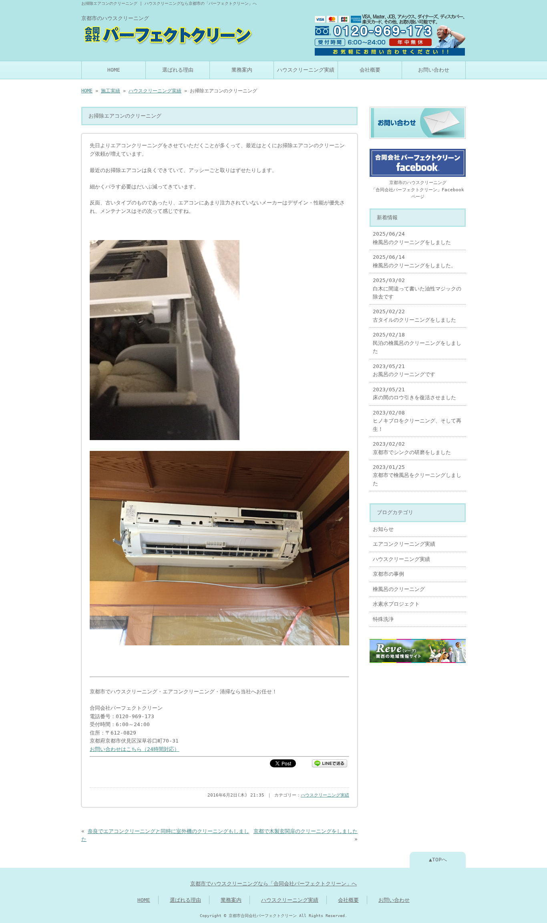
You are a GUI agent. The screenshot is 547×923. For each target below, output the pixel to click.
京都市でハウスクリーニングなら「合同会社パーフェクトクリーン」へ (273, 884)
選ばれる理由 (177, 70)
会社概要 (370, 70)
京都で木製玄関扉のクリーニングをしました (305, 831)
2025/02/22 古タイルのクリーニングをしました (414, 315)
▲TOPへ (438, 860)
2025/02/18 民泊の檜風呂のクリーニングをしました (417, 343)
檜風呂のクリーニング (399, 589)
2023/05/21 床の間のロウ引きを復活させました (414, 393)
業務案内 (241, 70)
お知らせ (383, 529)
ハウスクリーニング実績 (305, 70)
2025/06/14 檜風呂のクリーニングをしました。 (414, 261)
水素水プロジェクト (396, 604)
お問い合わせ (433, 70)
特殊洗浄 (383, 619)
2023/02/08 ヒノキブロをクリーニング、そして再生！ (417, 421)
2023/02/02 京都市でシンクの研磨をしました (412, 448)
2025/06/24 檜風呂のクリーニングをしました (412, 238)
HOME (113, 70)
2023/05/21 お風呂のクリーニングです (404, 370)
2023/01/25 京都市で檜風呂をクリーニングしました (417, 475)
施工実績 (110, 91)
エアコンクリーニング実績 (404, 544)
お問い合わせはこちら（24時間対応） (134, 749)
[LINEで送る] (329, 763)
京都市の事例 (388, 574)
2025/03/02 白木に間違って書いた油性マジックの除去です (417, 288)
